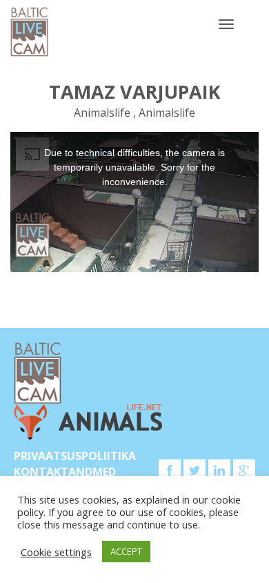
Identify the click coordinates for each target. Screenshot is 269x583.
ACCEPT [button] (126, 551)
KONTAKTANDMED (65, 471)
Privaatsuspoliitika (75, 455)
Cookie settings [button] (56, 552)
